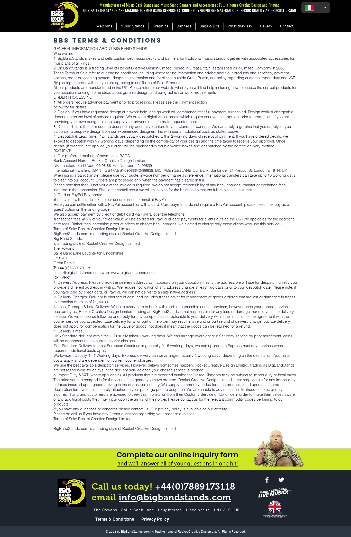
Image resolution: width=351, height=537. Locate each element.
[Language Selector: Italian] (315, 7)
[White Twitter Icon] (281, 480)
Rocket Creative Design (194, 531)
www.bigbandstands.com (133, 272)
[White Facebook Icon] (267, 480)
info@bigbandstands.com (79, 272)
